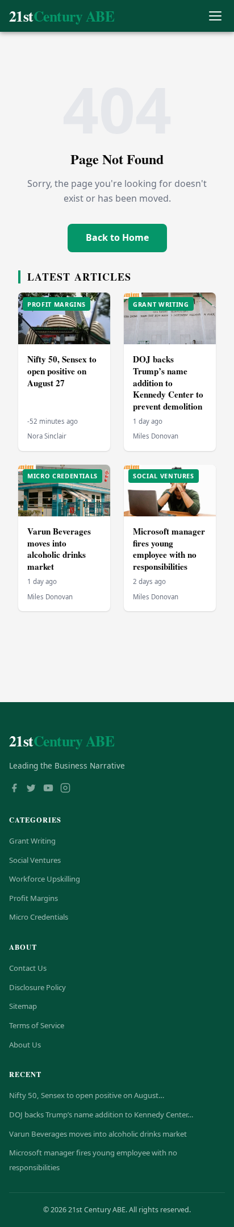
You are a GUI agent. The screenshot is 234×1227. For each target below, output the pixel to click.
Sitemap (23, 1006)
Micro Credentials (38, 917)
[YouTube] (48, 789)
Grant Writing (32, 841)
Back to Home (117, 237)
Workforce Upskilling (44, 879)
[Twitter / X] (31, 789)
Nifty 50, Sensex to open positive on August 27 (62, 371)
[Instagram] (65, 789)
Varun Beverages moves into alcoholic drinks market (59, 549)
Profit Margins (33, 898)
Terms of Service (36, 1025)
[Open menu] (215, 16)
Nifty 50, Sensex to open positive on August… (86, 1095)
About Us (25, 1045)
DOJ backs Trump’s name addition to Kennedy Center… (101, 1114)
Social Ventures (35, 860)
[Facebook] (14, 789)
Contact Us (28, 968)
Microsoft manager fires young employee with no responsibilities (169, 549)
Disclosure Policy (37, 987)
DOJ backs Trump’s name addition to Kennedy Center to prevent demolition (168, 382)
